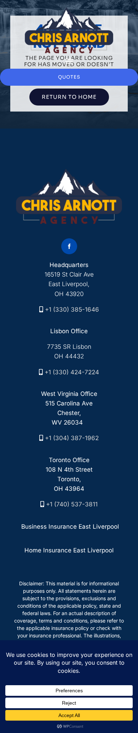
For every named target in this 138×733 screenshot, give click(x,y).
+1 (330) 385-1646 (72, 309)
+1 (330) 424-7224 (72, 372)
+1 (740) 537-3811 (72, 504)
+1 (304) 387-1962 (72, 438)
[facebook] (69, 246)
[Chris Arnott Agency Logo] (69, 9)
